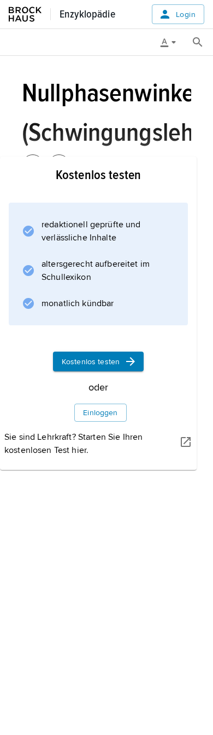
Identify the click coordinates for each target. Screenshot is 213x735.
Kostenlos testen (91, 361)
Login (186, 14)
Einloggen (100, 412)
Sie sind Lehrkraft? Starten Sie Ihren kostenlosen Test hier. (73, 444)
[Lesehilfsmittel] (172, 42)
